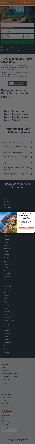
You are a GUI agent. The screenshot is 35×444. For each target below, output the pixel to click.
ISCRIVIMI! (26, 227)
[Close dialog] (34, 212)
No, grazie (26, 230)
